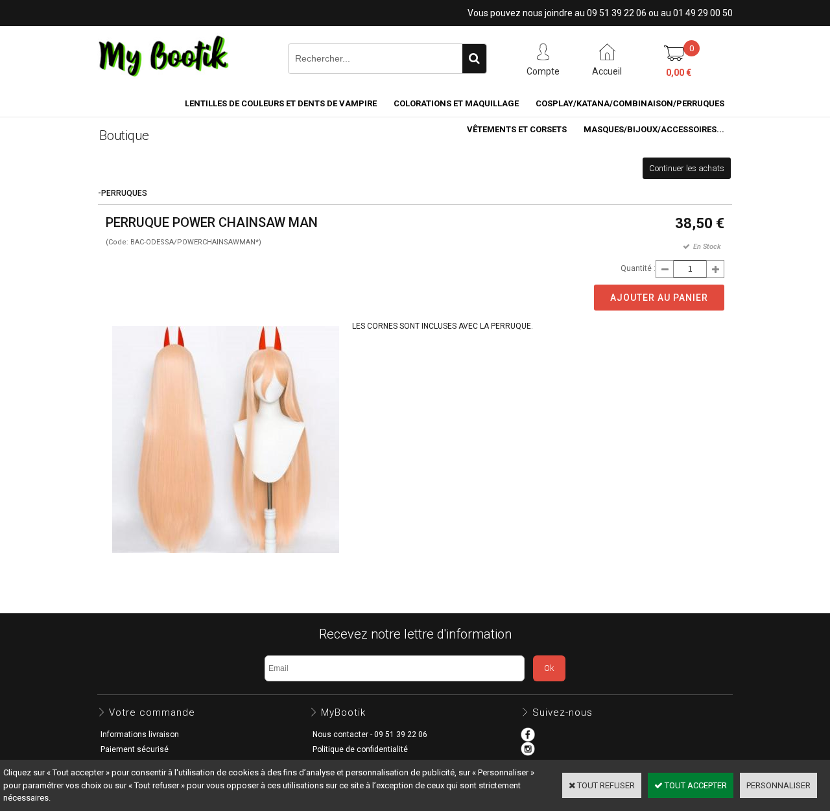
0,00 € (678, 72)
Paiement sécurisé (135, 749)
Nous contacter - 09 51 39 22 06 (370, 734)
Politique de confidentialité (360, 749)
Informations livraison (140, 734)
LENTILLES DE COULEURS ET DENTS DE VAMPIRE (281, 103)
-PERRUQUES (122, 193)
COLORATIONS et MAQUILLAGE (456, 103)
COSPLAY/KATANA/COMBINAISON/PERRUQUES (630, 103)
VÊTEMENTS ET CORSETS (517, 129)
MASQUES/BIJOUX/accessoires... (654, 129)
